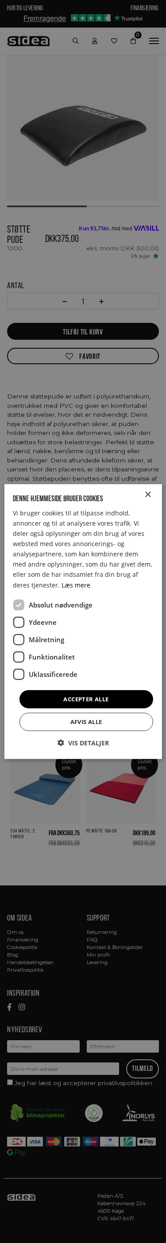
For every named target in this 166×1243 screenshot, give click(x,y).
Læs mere (76, 584)
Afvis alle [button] (86, 722)
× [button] (147, 494)
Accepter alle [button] (85, 699)
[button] (83, 743)
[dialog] (83, 621)
